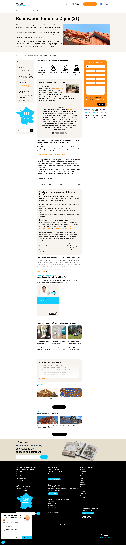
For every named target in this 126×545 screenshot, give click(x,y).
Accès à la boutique (53, 493)
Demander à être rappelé (88, 513)
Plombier (82, 478)
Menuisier (82, 491)
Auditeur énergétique (85, 473)
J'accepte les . (96, 99)
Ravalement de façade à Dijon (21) (51, 376)
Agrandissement (41, 10)
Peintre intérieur (84, 484)
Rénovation (19, 10)
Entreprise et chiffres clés (54, 501)
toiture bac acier (58, 88)
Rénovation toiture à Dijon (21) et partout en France (26, 96)
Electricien (82, 476)
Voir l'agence (52, 313)
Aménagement (30, 10)
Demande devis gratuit (90, 4)
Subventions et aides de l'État (55, 471)
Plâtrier (82, 480)
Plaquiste (82, 482)
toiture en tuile (71, 109)
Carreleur (82, 486)
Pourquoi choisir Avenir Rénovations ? (24, 66)
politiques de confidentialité (98, 99)
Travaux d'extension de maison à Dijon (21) (53, 365)
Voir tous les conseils (59, 434)
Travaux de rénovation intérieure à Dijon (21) (54, 372)
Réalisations (63, 10)
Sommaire (20, 62)
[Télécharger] (44, 457)
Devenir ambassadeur (53, 512)
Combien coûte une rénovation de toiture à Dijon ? (26, 81)
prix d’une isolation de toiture (63, 228)
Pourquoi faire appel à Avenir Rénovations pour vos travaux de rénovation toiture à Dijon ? (26, 76)
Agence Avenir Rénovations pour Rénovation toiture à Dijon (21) (25, 91)
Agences (71, 10)
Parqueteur (83, 493)
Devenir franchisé (52, 508)
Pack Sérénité (19, 480)
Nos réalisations (20, 471)
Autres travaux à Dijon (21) (25, 100)
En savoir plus (41, 271)
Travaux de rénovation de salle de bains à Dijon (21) (56, 370)
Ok (31, 130)
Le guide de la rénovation (54, 479)
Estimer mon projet (20, 488)
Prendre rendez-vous (21, 490)
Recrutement (51, 505)
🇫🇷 (101, 4)
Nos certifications (20, 476)
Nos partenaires (20, 473)
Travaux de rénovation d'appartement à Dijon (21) (55, 367)
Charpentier (83, 489)
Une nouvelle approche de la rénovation (26, 469)
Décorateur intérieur (85, 471)
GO (38, 513)
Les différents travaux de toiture (24, 71)
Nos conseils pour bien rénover (56, 473)
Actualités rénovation (53, 476)
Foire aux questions (21, 478)
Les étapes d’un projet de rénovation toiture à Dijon (24, 86)
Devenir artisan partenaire (54, 510)
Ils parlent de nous (52, 503)
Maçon (81, 495)
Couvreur (82, 497)
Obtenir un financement (54, 469)
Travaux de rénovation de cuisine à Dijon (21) (54, 374)
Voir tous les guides (59, 407)
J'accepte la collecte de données (94, 97)
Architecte (82, 469)
